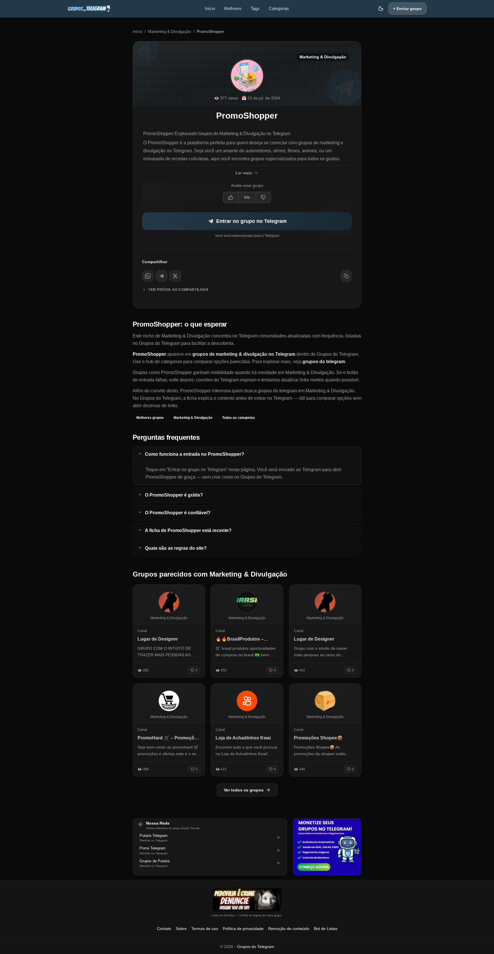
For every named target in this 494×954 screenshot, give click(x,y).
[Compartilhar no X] (175, 276)
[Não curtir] (263, 197)
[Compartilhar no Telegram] (161, 276)
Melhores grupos (150, 418)
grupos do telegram (323, 361)
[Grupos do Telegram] (88, 8)
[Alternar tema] (381, 8)
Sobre (181, 928)
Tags (255, 8)
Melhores (233, 8)
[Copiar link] (346, 276)
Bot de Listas (325, 928)
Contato (164, 928)
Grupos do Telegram (255, 946)
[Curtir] (231, 197)
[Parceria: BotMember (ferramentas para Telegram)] (327, 847)
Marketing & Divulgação (169, 31)
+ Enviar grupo (407, 8)
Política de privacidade (243, 928)
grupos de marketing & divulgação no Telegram (243, 354)
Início (210, 8)
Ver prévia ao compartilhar (178, 290)
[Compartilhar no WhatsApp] (148, 276)
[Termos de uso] (247, 899)
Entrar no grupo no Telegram (251, 221)
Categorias (279, 8)
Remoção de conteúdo (288, 928)
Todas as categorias (238, 418)
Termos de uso (204, 928)
